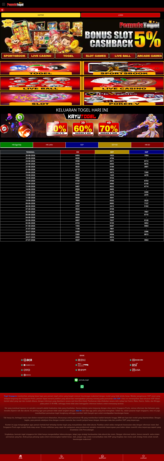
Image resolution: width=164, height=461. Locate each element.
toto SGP (116, 399)
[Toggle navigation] (3, 4)
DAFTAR (41, 15)
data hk (79, 411)
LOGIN (120, 15)
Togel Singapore (10, 396)
